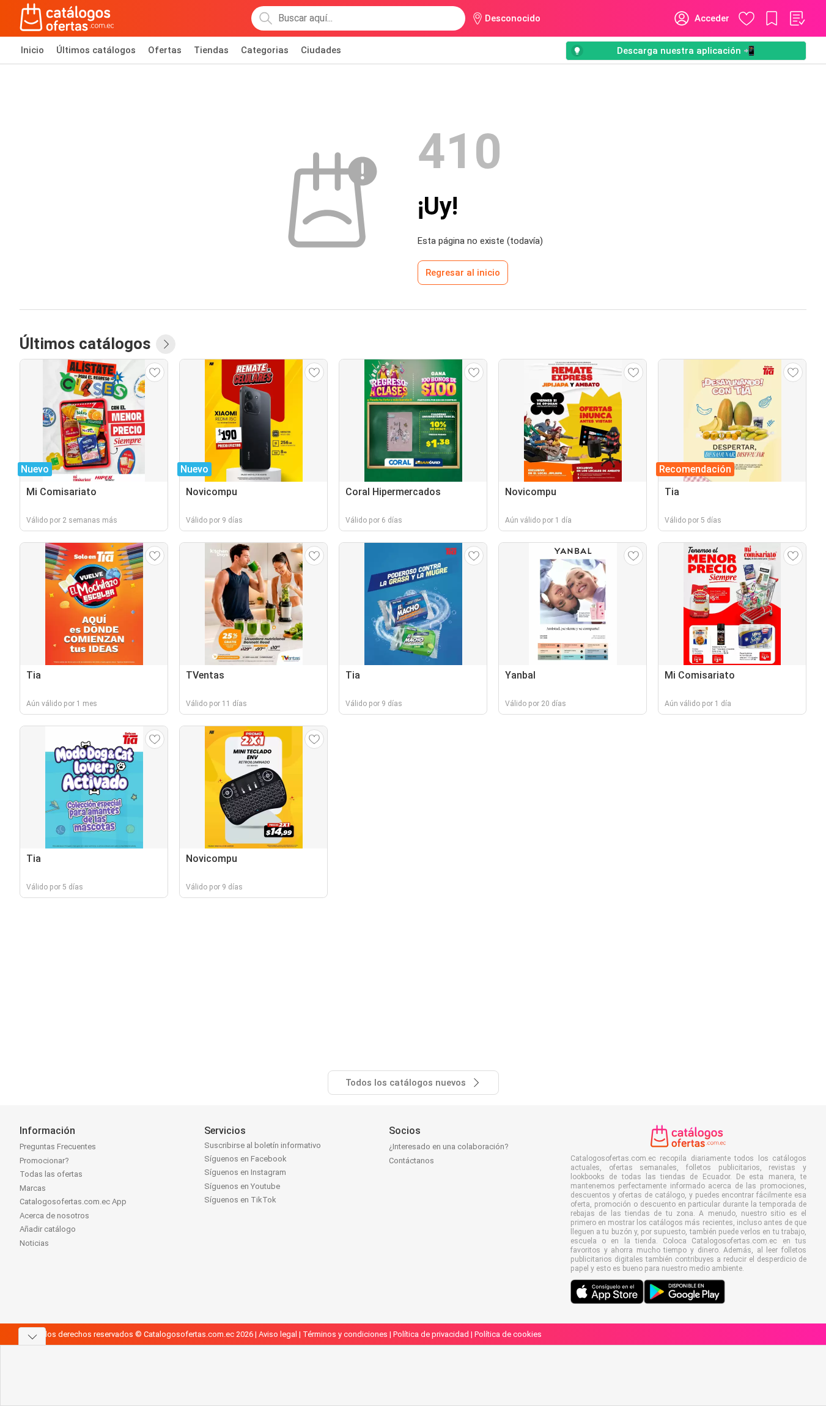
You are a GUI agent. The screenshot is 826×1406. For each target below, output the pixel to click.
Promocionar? (44, 1160)
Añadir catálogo (48, 1229)
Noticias (34, 1243)
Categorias (265, 50)
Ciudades (321, 50)
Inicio (32, 50)
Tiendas (211, 50)
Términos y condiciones (345, 1334)
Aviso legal (278, 1334)
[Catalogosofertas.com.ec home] (67, 18)
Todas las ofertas (51, 1174)
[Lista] (796, 18)
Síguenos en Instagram (245, 1172)
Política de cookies (508, 1334)
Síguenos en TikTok (240, 1199)
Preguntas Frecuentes (58, 1146)
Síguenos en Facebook (245, 1158)
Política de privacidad (431, 1334)
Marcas (33, 1188)
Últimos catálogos (96, 50)
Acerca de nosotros (54, 1215)
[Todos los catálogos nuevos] (165, 344)
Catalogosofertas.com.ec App (73, 1201)
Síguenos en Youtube (242, 1186)
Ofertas (165, 50)
